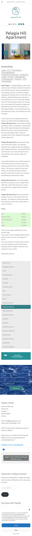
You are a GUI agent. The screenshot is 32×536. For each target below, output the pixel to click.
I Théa (4, 271)
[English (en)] (9, 24)
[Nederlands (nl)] (11, 24)
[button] (29, 509)
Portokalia (5, 279)
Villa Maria (5, 323)
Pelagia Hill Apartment (8, 307)
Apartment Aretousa (8, 315)
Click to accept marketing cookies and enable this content (16, 458)
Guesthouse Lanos (7, 287)
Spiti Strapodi (6, 343)
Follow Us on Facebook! (12, 445)
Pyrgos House (6, 263)
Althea (4, 299)
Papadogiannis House (8, 267)
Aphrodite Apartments (8, 346)
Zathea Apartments (8, 311)
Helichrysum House (8, 303)
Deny (16, 530)
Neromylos (5, 319)
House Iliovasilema (7, 275)
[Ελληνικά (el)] (16, 24)
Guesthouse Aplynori (8, 339)
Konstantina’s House (8, 327)
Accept (16, 525)
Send (5, 494)
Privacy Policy (16, 533)
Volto (4, 291)
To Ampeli (5, 283)
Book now (16, 388)
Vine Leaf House (7, 295)
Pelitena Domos (7, 335)
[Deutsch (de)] (13, 24)
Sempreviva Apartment (9, 331)
